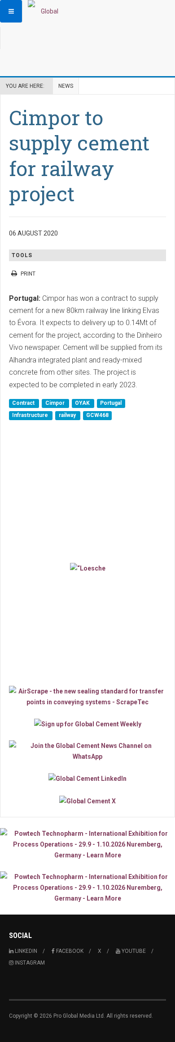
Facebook (69, 951)
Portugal (111, 403)
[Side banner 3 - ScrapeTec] (87, 696)
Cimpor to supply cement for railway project (79, 155)
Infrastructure (30, 415)
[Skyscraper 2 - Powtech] (87, 887)
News (65, 86)
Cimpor (55, 403)
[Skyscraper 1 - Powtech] (87, 844)
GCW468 (97, 415)
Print (28, 274)
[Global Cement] (46, 11)
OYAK (83, 403)
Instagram (29, 963)
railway (68, 415)
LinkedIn (25, 951)
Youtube (133, 951)
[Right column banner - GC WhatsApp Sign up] (87, 751)
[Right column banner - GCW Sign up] (87, 723)
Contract (24, 403)
